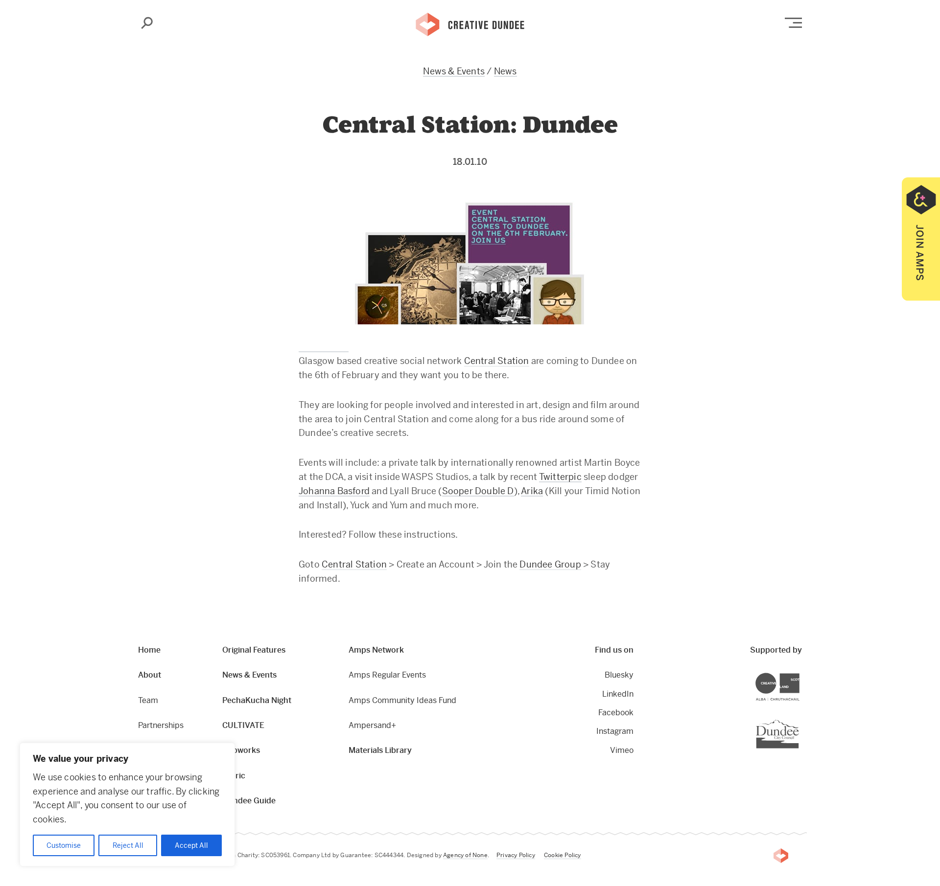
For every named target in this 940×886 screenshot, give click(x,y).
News (505, 71)
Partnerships (161, 725)
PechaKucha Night (256, 700)
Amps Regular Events (387, 675)
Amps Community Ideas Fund (402, 700)
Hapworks (241, 750)
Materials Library (380, 750)
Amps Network (376, 650)
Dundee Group (550, 564)
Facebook (616, 712)
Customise (64, 845)
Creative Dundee (470, 23)
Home (149, 650)
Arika (532, 491)
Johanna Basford (334, 491)
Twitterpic (560, 476)
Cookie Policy (562, 855)
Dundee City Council (799, 720)
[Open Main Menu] (793, 23)
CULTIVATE (243, 725)
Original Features (253, 650)
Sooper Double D (478, 491)
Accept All (191, 845)
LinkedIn (618, 694)
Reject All (128, 845)
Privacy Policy (515, 855)
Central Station (496, 360)
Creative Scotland (799, 674)
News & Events (454, 71)
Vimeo (622, 750)
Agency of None (465, 855)
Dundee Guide (249, 800)
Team (148, 700)
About (149, 675)
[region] (127, 804)
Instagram (615, 731)
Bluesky (619, 675)
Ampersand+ (372, 725)
